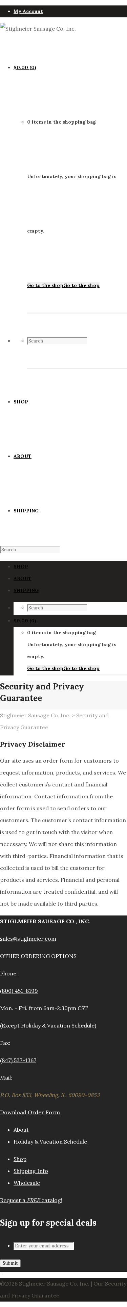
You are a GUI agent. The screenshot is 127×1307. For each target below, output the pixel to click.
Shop (20, 1158)
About (21, 1129)
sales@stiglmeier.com (28, 938)
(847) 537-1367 (18, 1060)
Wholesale (27, 1182)
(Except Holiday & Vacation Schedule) (48, 1025)
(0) (25, 67)
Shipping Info (31, 1170)
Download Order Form (30, 1112)
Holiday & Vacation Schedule (50, 1141)
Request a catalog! (31, 1200)
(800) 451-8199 (19, 990)
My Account (28, 11)
